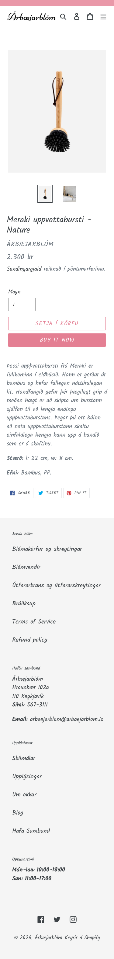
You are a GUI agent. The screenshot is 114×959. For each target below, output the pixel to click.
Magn (14, 292)
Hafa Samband (31, 831)
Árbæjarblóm (48, 938)
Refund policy (29, 640)
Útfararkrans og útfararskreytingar (56, 585)
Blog (17, 813)
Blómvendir (26, 567)
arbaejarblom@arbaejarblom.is (66, 719)
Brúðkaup (24, 604)
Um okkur (24, 795)
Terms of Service (34, 622)
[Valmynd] (103, 16)
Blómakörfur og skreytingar (47, 549)
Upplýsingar (27, 777)
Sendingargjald (24, 269)
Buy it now (57, 340)
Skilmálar (23, 758)
